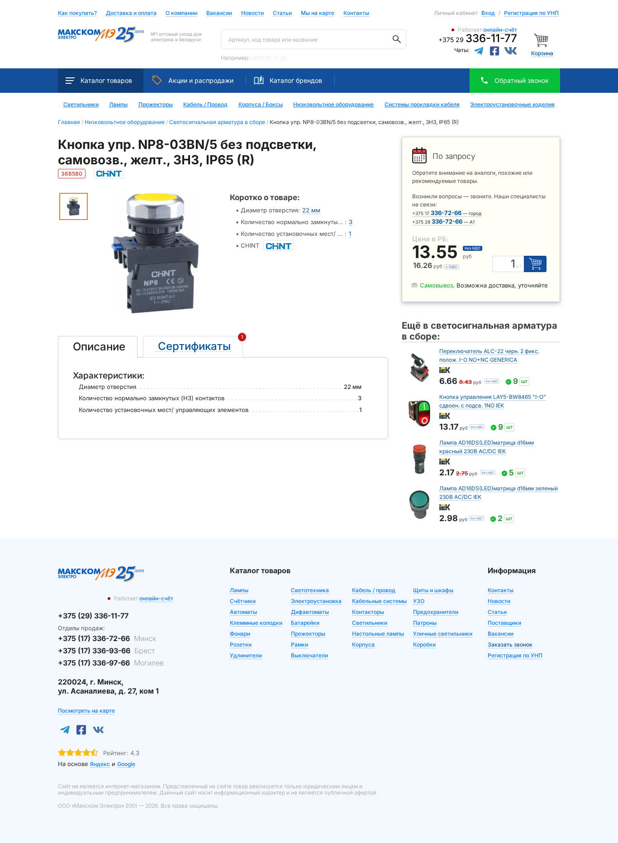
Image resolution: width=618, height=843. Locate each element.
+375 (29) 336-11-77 (93, 615)
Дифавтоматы (310, 611)
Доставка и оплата (131, 13)
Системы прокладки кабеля (422, 104)
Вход (488, 13)
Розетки (241, 644)
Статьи (282, 13)
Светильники (81, 104)
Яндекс (100, 764)
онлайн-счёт (500, 29)
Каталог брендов (296, 80)
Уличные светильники (442, 633)
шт (518, 266)
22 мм (311, 210)
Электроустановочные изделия (512, 104)
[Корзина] (542, 39)
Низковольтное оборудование (333, 104)
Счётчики (243, 601)
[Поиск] (396, 39)
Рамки (299, 644)
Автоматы (243, 611)
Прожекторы (155, 104)
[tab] (97, 347)
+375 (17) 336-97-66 (111, 662)
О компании (181, 13)
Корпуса (363, 644)
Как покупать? (77, 13)
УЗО (418, 601)
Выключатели (309, 655)
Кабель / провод (373, 590)
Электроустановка (316, 601)
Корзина (542, 53)
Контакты (356, 13)
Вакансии (219, 13)
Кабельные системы (379, 601)
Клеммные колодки (256, 622)
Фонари (240, 633)
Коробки (424, 644)
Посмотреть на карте (86, 710)
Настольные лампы (378, 633)
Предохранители (435, 611)
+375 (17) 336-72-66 (107, 638)
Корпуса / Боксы (260, 104)
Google (126, 764)
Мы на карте (317, 13)
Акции (200, 80)
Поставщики (504, 622)
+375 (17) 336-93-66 (106, 650)
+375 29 (477, 39)
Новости (252, 13)
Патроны (425, 622)
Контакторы (368, 611)
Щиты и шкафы (433, 590)
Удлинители (246, 655)
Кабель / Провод (205, 104)
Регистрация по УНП (531, 13)
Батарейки (305, 622)
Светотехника (310, 590)
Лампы (118, 104)
